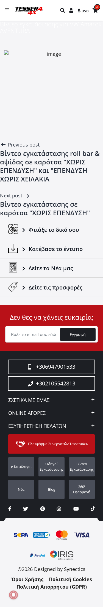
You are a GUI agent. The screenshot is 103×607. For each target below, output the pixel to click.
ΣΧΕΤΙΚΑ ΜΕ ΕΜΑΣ (28, 400)
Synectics (74, 569)
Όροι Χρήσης (27, 579)
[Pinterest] (42, 508)
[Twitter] (25, 508)
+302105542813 (55, 383)
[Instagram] (59, 508)
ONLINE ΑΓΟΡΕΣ (27, 413)
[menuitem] (62, 10)
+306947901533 (55, 366)
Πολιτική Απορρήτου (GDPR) (51, 586)
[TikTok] (93, 508)
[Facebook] (9, 508)
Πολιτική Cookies (70, 579)
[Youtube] (76, 508)
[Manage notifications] (13, 595)
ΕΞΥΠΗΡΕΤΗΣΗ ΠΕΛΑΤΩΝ (37, 426)
